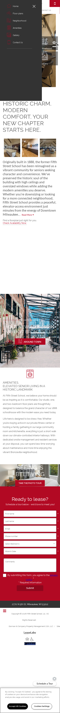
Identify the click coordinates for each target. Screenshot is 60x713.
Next (55, 44)
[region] (30, 700)
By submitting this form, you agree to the (28, 575)
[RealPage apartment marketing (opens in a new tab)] (30, 631)
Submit (30, 588)
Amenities (17, 28)
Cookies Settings (42, 706)
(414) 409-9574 (55, 3)
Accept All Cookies (17, 706)
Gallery (16, 35)
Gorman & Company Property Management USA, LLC (31, 626)
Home (15, 6)
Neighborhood (19, 21)
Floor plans (18, 13)
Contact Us (18, 42)
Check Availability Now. (15, 223)
